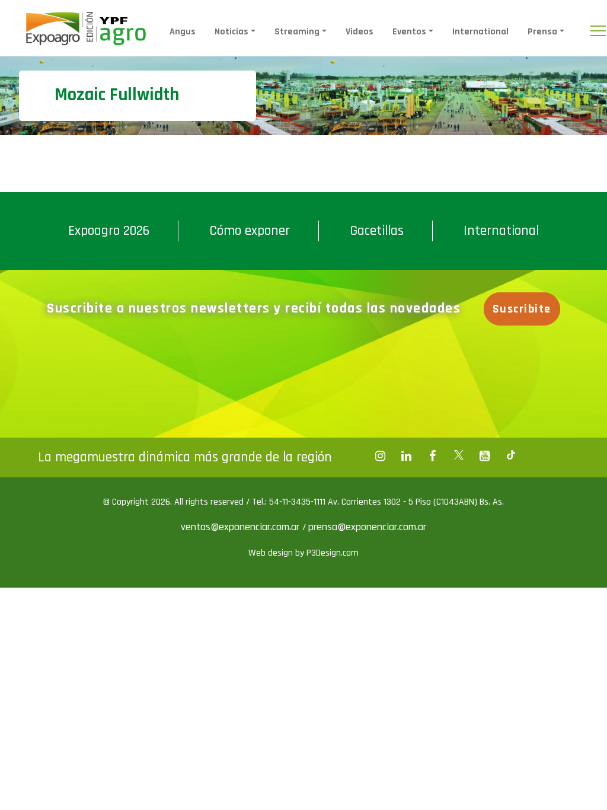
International (480, 31)
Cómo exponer (249, 231)
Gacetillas (377, 231)
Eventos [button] (409, 31)
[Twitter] (459, 456)
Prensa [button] (542, 31)
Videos (359, 31)
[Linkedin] (407, 456)
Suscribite (522, 309)
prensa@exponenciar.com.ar (367, 527)
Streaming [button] (297, 31)
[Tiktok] (511, 456)
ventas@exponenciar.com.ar (241, 527)
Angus (183, 31)
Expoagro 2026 (108, 231)
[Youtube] (485, 456)
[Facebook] (380, 456)
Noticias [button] (231, 31)
